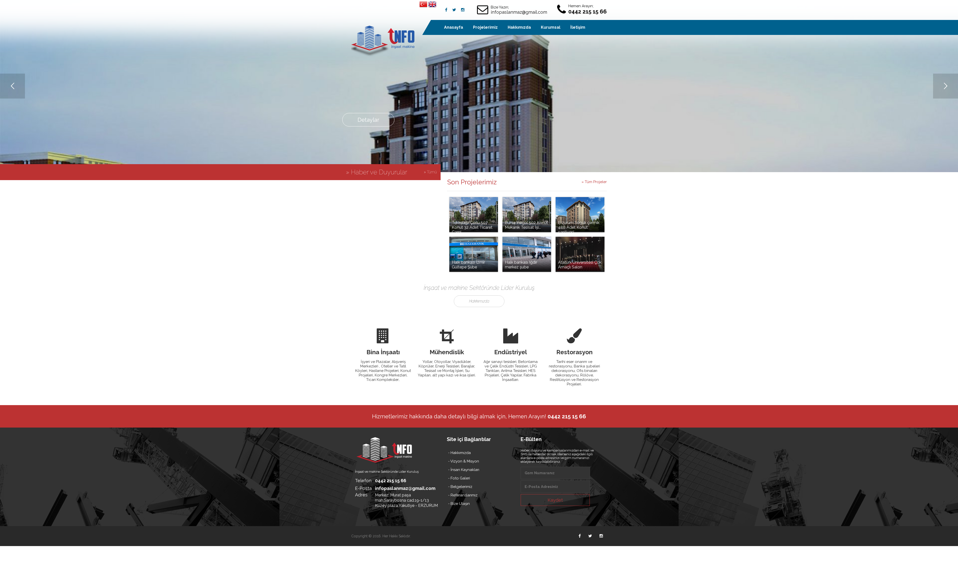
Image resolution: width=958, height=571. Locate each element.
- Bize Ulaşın (459, 503)
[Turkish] (423, 5)
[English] (432, 5)
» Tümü (430, 172)
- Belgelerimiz (460, 486)
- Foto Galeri (459, 478)
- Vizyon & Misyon (463, 461)
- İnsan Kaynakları (463, 469)
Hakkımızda (519, 27)
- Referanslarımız (463, 495)
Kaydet (555, 500)
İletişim (577, 27)
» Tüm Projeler (594, 182)
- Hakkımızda (459, 453)
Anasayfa (453, 27)
